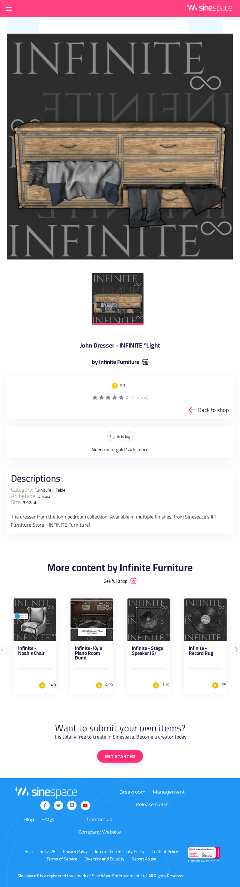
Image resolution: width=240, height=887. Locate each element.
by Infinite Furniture (115, 362)
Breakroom (132, 792)
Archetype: (24, 496)
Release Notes (152, 804)
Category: (22, 489)
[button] (8, 8)
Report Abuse (144, 859)
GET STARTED (120, 756)
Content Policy (165, 851)
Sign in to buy (120, 436)
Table (60, 490)
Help (28, 851)
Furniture (42, 490)
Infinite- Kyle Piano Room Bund (88, 654)
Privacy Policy (75, 851)
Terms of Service (62, 859)
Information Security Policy (119, 851)
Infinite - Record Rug (201, 652)
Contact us (99, 819)
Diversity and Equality (104, 859)
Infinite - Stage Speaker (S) (147, 652)
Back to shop (213, 410)
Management (169, 792)
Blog (28, 819)
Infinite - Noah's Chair (31, 652)
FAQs (47, 819)
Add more (138, 449)
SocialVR (48, 851)
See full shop (115, 581)
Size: (16, 502)
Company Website (99, 832)
